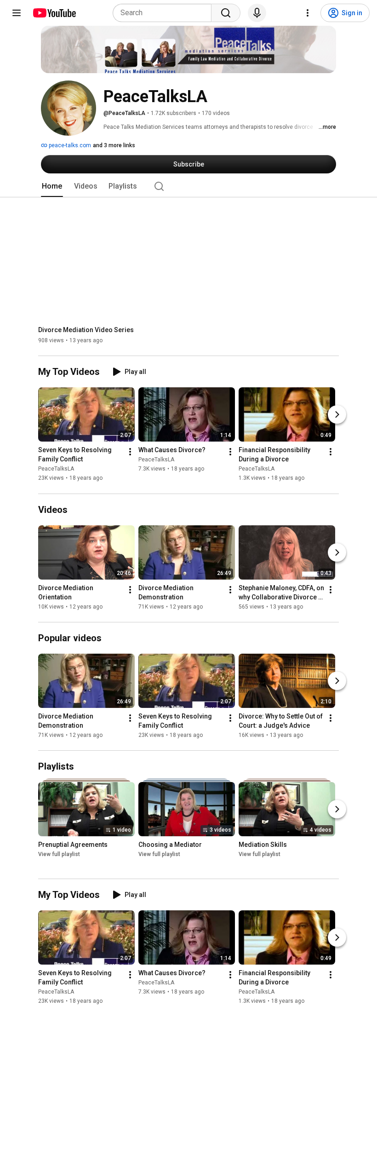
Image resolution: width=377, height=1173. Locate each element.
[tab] (52, 186)
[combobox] (164, 12)
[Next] (337, 415)
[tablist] (188, 186)
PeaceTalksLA (56, 469)
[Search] (225, 13)
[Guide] (16, 12)
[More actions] (130, 452)
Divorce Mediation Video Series (86, 330)
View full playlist (59, 854)
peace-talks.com (69, 145)
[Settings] (307, 12)
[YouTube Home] (54, 13)
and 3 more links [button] (114, 145)
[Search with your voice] (257, 13)
